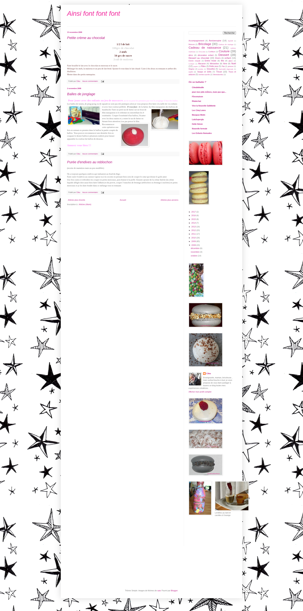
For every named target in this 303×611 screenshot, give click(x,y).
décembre (195, 248)
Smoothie (211, 69)
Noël (233, 63)
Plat (223, 66)
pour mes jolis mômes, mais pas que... (209, 92)
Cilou (208, 373)
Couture (224, 51)
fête (222, 61)
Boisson (192, 44)
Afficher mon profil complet (200, 392)
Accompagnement (196, 41)
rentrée (200, 69)
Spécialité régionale (226, 69)
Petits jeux (213, 66)
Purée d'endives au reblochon (89, 162)
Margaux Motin (198, 115)
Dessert (223, 55)
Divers (218, 58)
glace (231, 61)
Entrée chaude (194, 61)
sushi (191, 72)
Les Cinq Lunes (199, 110)
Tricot (219, 71)
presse (230, 66)
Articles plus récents (76, 200)
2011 (193, 234)
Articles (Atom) (85, 204)
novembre (195, 252)
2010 (193, 238)
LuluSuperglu (198, 119)
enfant (228, 58)
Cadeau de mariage (225, 44)
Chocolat (202, 52)
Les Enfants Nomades (202, 133)
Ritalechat (196, 101)
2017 (193, 212)
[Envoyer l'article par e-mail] (102, 81)
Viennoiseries (218, 74)
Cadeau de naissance (205, 47)
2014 (193, 223)
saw (159, 591)
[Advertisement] (203, 533)
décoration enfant (206, 55)
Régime (191, 69)
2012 (193, 230)
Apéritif (230, 41)
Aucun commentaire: (90, 81)
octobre (194, 256)
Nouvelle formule (199, 129)
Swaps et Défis (204, 72)
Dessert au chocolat (199, 58)
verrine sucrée (204, 74)
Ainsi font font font (93, 13)
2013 (193, 227)
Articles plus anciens (169, 200)
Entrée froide (210, 61)
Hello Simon (197, 124)
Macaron (202, 64)
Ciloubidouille (198, 87)
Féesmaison (197, 97)
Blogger (174, 591)
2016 (193, 215)
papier (195, 66)
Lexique (191, 64)
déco (191, 55)
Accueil (123, 200)
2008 (193, 245)
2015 (193, 219)
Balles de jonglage (81, 94)
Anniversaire (215, 40)
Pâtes (203, 66)
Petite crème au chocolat (86, 38)
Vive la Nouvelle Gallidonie (204, 106)
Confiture (211, 52)
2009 (193, 241)
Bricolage (204, 44)
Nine (225, 64)
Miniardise (214, 64)
